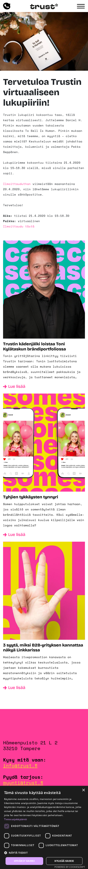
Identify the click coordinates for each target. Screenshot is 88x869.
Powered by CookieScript (69, 866)
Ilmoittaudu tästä (18, 226)
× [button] (83, 790)
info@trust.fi (20, 765)
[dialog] (44, 827)
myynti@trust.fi (23, 782)
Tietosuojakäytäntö (15, 819)
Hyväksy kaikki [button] (24, 861)
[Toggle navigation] (81, 6)
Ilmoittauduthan (17, 184)
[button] (44, 853)
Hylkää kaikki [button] (64, 861)
